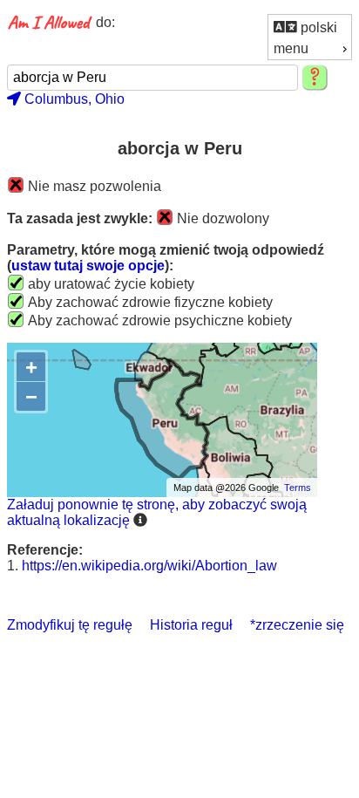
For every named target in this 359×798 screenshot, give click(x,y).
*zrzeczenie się (297, 624)
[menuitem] (309, 26)
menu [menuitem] (291, 48)
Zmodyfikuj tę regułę (69, 624)
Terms (297, 487)
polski (317, 27)
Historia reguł (191, 624)
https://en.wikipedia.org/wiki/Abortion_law (149, 565)
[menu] (310, 37)
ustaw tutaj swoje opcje (88, 265)
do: (105, 22)
